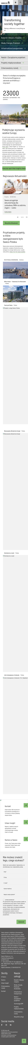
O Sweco (3, 977)
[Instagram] (7, 1025)
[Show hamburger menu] (25, 2)
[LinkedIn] (11, 1025)
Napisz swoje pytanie (9, 894)
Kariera (3, 980)
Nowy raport (5, 146)
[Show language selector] (15, 2)
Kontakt (3, 991)
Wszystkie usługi (19, 1017)
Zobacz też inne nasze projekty (17, 251)
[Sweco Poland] (5, 2)
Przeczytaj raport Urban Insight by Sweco (14, 168)
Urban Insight (5, 983)
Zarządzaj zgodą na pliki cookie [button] (8, 1036)
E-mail (5, 883)
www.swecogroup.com (19, 953)
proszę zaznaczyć (9, 899)
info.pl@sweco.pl (18, 962)
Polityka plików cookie (6, 1033)
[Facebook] (2, 1025)
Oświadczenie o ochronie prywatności (9, 1032)
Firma (5, 877)
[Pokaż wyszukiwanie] (20, 2)
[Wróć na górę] (24, 1041)
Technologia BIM (18, 1004)
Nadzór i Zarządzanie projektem (17, 998)
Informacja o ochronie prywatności (8, 1035)
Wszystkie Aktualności (11, 223)
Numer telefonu (8, 888)
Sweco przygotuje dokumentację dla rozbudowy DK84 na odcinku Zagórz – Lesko (15, 204)
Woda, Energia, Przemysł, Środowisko (18, 987)
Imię (5, 871)
